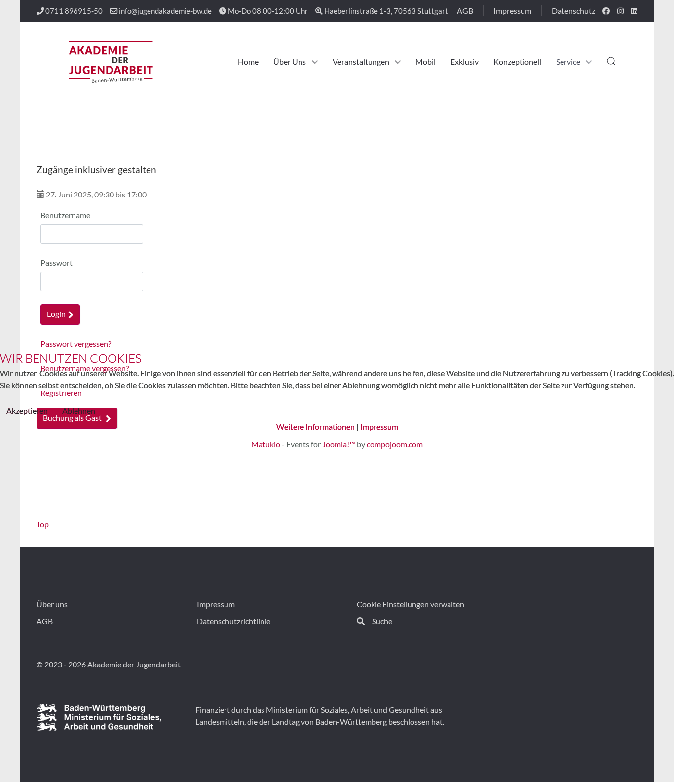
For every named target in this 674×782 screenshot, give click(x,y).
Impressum (379, 426)
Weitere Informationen (315, 426)
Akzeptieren (27, 410)
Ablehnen (78, 410)
